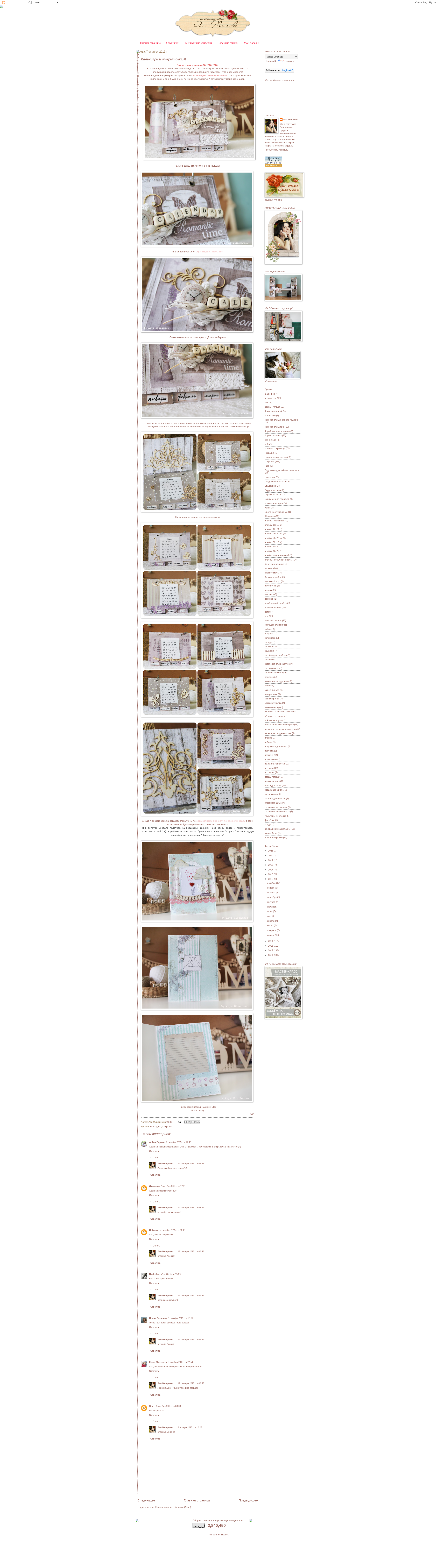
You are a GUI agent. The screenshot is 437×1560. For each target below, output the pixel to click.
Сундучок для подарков (277, 499)
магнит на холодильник (277, 681)
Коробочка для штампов (277, 431)
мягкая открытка (273, 703)
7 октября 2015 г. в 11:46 (178, 1142)
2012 (271, 950)
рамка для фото (273, 785)
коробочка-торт (272, 668)
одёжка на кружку (274, 720)
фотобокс (269, 820)
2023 (271, 850)
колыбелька (271, 646)
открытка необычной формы (279, 724)
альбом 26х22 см (273, 538)
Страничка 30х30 (273, 494)
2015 (271, 879)
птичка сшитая (272, 781)
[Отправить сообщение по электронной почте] (179, 1122)
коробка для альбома (276, 655)
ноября (271, 888)
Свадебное (270, 486)
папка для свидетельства (278, 733)
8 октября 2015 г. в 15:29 (168, 1274)
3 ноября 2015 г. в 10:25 (190, 1427)
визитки (268, 590)
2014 (271, 941)
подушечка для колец (276, 746)
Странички (172, 42)
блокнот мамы (272, 572)
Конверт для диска (274, 427)
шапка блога (271, 833)
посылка (269, 755)
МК (266, 444)
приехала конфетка (275, 763)
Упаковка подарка (274, 503)
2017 (271, 869)
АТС (267, 402)
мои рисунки (271, 694)
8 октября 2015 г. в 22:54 (180, 1362)
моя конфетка (272, 698)
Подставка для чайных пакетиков (282, 470)
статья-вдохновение (275, 798)
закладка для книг (274, 624)
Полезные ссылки (227, 42)
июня (270, 911)
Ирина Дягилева (158, 1318)
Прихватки (270, 477)
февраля (272, 930)
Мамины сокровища (275, 448)
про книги (269, 772)
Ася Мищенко (165, 1163)
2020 (271, 855)
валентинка (270, 585)
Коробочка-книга (273, 435)
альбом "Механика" (275, 520)
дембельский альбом (276, 603)
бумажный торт (272, 581)
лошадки (269, 677)
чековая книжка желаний (277, 829)
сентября (272, 897)
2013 (271, 946)
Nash (151, 1274)
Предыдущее (248, 1500)
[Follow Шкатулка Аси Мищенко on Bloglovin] (279, 72)
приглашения (271, 759)
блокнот (269, 568)
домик (268, 612)
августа (271, 902)
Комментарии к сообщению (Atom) (173, 1507)
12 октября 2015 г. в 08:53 (191, 1251)
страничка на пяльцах (276, 807)
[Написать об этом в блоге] (189, 1122)
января (271, 935)
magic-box (270, 394)
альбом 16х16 (272, 525)
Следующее (146, 1500)
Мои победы (251, 42)
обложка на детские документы (281, 711)
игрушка (269, 633)
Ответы (156, 1157)
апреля (271, 921)
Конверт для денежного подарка (281, 420)
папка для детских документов (281, 729)
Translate (289, 61)
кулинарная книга (274, 672)
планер (268, 737)
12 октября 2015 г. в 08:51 (191, 1163)
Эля (151, 1406)
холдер (268, 824)
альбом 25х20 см (273, 533)
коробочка (270, 659)
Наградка (269, 453)
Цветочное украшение (276, 512)
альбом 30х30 (272, 546)
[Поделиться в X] (192, 1122)
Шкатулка (270, 516)
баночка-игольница (274, 564)
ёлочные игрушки (274, 837)
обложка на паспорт (275, 716)
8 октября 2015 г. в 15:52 (180, 1318)
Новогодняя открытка (276, 457)
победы (268, 742)
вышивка (269, 594)
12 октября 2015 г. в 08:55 (191, 1383)
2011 (271, 955)
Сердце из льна (273, 490)
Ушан (267, 507)
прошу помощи (272, 777)
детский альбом (273, 607)
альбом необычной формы (278, 559)
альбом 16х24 (272, 529)
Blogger (224, 1534)
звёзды (268, 629)
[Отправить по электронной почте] (185, 1122)
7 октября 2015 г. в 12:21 (173, 1186)
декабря (271, 883)
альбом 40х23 (272, 551)
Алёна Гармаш (157, 1142)
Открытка (167, 1126)
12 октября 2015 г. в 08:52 (191, 1207)
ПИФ (267, 466)
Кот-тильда (270, 440)
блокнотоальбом (273, 577)
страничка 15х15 (273, 803)
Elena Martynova (158, 1362)
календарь (155, 1126)
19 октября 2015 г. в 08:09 (167, 1406)
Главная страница (150, 42)
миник (268, 685)
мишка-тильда (272, 690)
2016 (271, 874)
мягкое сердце (272, 707)
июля (270, 906)
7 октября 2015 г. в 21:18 (172, 1230)
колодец (269, 642)
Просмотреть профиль (276, 149)
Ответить (154, 1151)
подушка (269, 750)
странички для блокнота (277, 811)
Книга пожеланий (273, 411)
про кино (269, 768)
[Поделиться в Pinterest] (198, 1122)
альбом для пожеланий (277, 555)
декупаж (269, 599)
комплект (269, 651)
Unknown (154, 1230)
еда (266, 616)
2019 (271, 860)
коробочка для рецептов (277, 664)
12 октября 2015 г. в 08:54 (191, 1339)
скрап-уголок (271, 794)
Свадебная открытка (275, 481)
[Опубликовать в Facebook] (195, 1122)
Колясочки (270, 415)
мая (269, 916)
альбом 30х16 (272, 542)
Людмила (154, 1186)
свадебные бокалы (274, 790)
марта (270, 925)
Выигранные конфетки (198, 42)
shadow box (270, 398)
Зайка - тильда (272, 407)
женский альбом (273, 620)
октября (271, 892)
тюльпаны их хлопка (275, 816)
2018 (271, 865)
